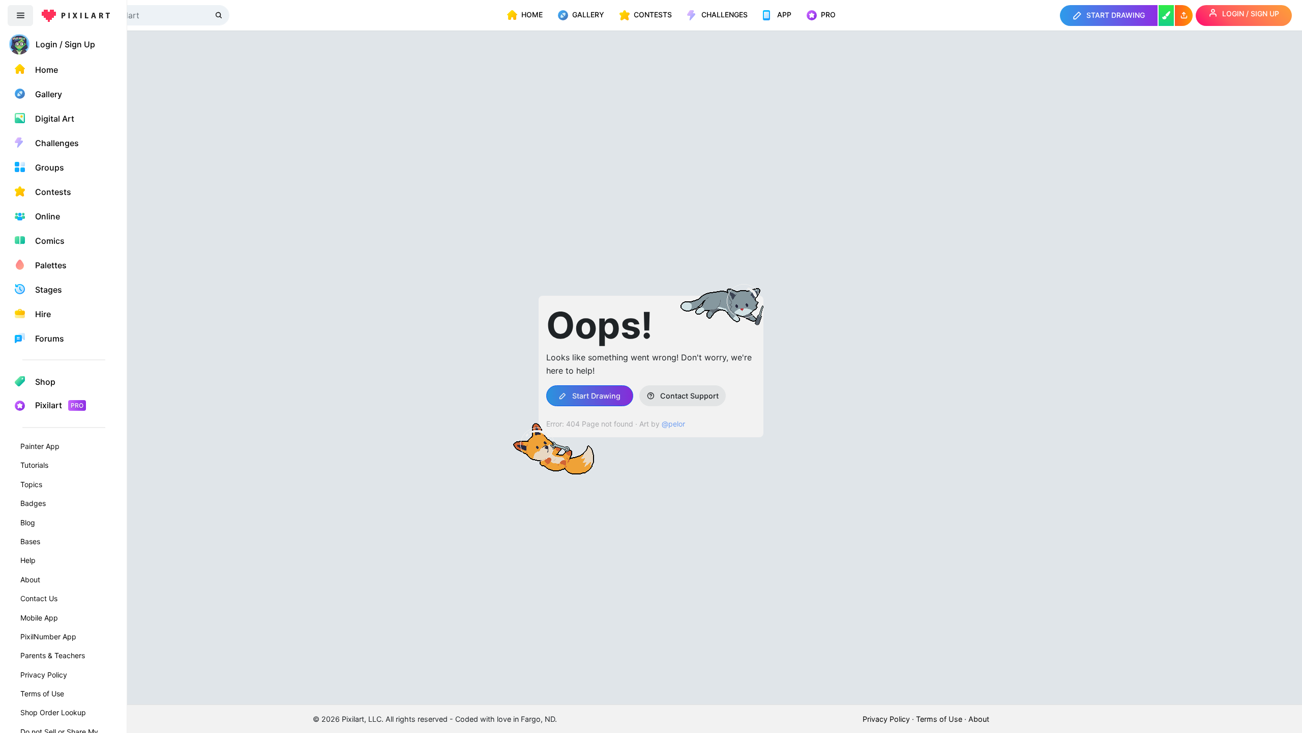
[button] (1184, 15)
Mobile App (39, 617)
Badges (33, 503)
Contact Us (38, 598)
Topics (31, 484)
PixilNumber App (48, 636)
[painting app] (1166, 15)
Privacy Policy (43, 674)
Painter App (40, 446)
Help (28, 560)
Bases (30, 541)
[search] (219, 15)
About (30, 579)
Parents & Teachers (52, 655)
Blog (27, 522)
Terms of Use (42, 693)
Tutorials (34, 465)
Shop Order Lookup (53, 712)
